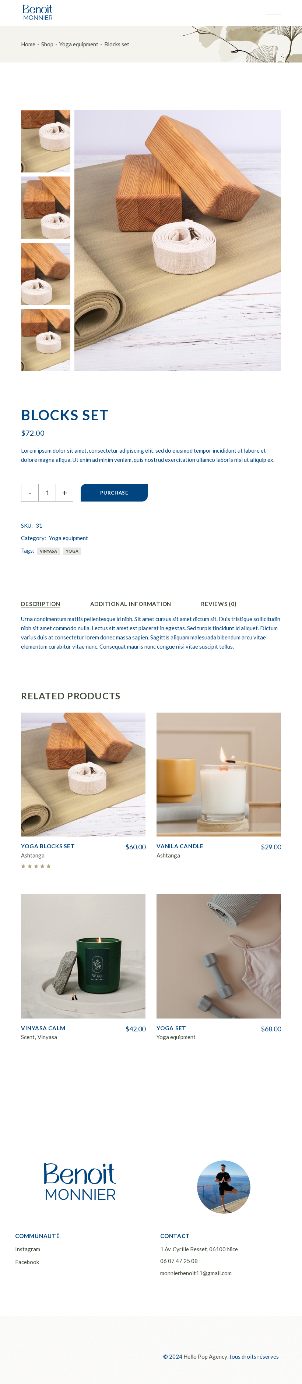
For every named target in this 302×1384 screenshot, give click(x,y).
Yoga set (171, 1028)
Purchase (114, 493)
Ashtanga (33, 855)
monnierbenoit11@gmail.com (196, 1273)
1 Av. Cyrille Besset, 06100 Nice (199, 1249)
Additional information (131, 603)
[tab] (40, 604)
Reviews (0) (218, 603)
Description (40, 603)
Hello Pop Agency (205, 1356)
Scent (28, 1037)
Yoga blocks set (48, 846)
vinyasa (48, 551)
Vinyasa (47, 1037)
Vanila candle (180, 846)
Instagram (27, 1249)
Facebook (27, 1262)
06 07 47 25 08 (179, 1261)
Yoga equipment (68, 538)
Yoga (72, 551)
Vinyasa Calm (43, 1028)
